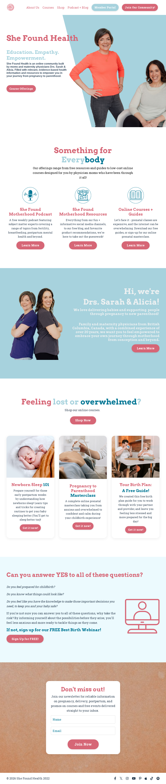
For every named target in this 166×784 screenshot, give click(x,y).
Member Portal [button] (105, 7)
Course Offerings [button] (21, 88)
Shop (60, 7)
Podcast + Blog (78, 7)
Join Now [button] (83, 744)
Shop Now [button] (83, 420)
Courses (48, 7)
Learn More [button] (30, 245)
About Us (32, 7)
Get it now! (30, 528)
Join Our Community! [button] (140, 7)
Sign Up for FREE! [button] (25, 639)
